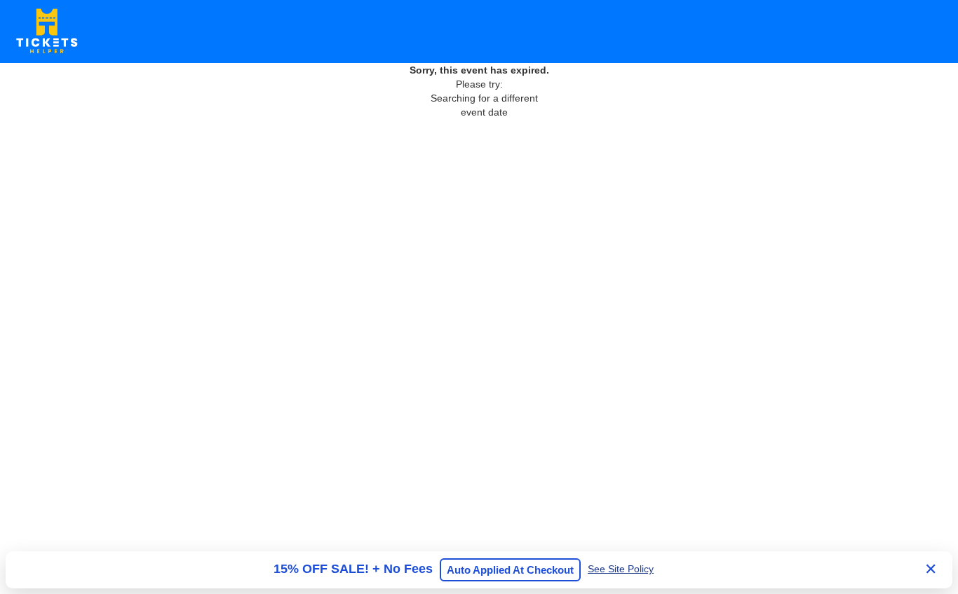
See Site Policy (621, 568)
